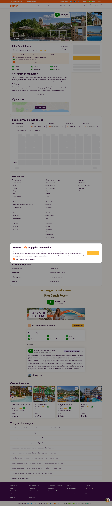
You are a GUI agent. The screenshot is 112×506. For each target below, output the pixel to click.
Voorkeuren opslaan (93, 253)
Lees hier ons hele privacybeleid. (40, 256)
